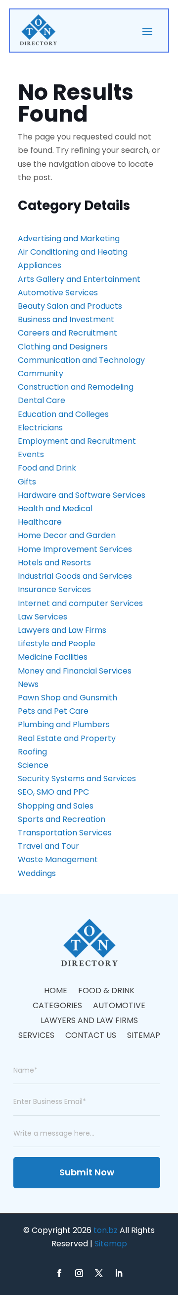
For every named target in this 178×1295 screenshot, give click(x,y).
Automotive (119, 1006)
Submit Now (86, 1172)
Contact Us (90, 1036)
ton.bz (105, 1230)
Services (36, 1036)
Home (55, 991)
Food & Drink (106, 991)
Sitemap (143, 1036)
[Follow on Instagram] (79, 1273)
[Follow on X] (99, 1273)
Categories (57, 1006)
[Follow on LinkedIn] (119, 1273)
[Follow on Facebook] (59, 1273)
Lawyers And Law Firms (89, 1021)
